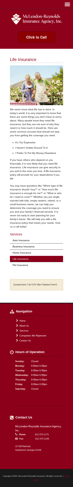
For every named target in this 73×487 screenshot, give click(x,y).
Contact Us (25, 340)
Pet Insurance (20, 265)
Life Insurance (21, 258)
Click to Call (36, 37)
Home (22, 320)
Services (24, 330)
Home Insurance (22, 252)
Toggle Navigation (67, 4)
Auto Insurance (21, 240)
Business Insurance (24, 246)
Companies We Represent (32, 335)
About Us (24, 325)
